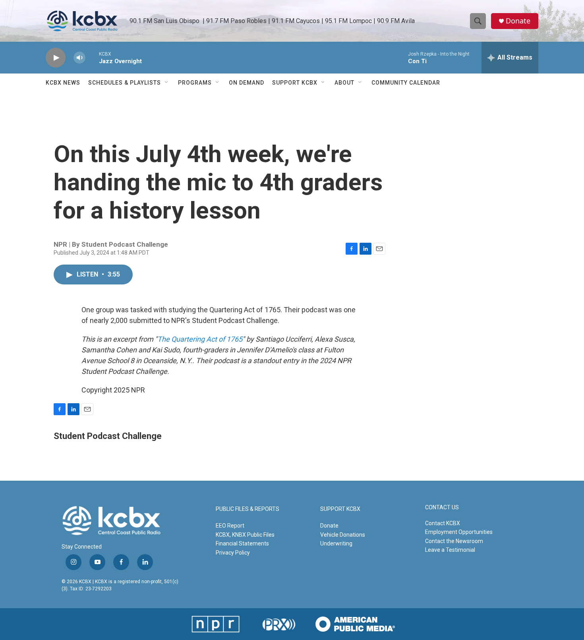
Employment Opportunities (459, 532)
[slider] (92, 57)
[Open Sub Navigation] (167, 82)
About (344, 82)
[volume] (79, 58)
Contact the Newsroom (454, 541)
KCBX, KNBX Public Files (245, 535)
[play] (55, 57)
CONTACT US (442, 507)
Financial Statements (242, 543)
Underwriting (336, 543)
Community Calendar (405, 82)
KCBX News (63, 82)
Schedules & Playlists (124, 82)
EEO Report (230, 525)
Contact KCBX (442, 523)
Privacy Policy (233, 552)
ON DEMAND (246, 82)
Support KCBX (294, 82)
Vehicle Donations (342, 535)
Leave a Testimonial (450, 550)
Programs (195, 82)
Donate (518, 21)
